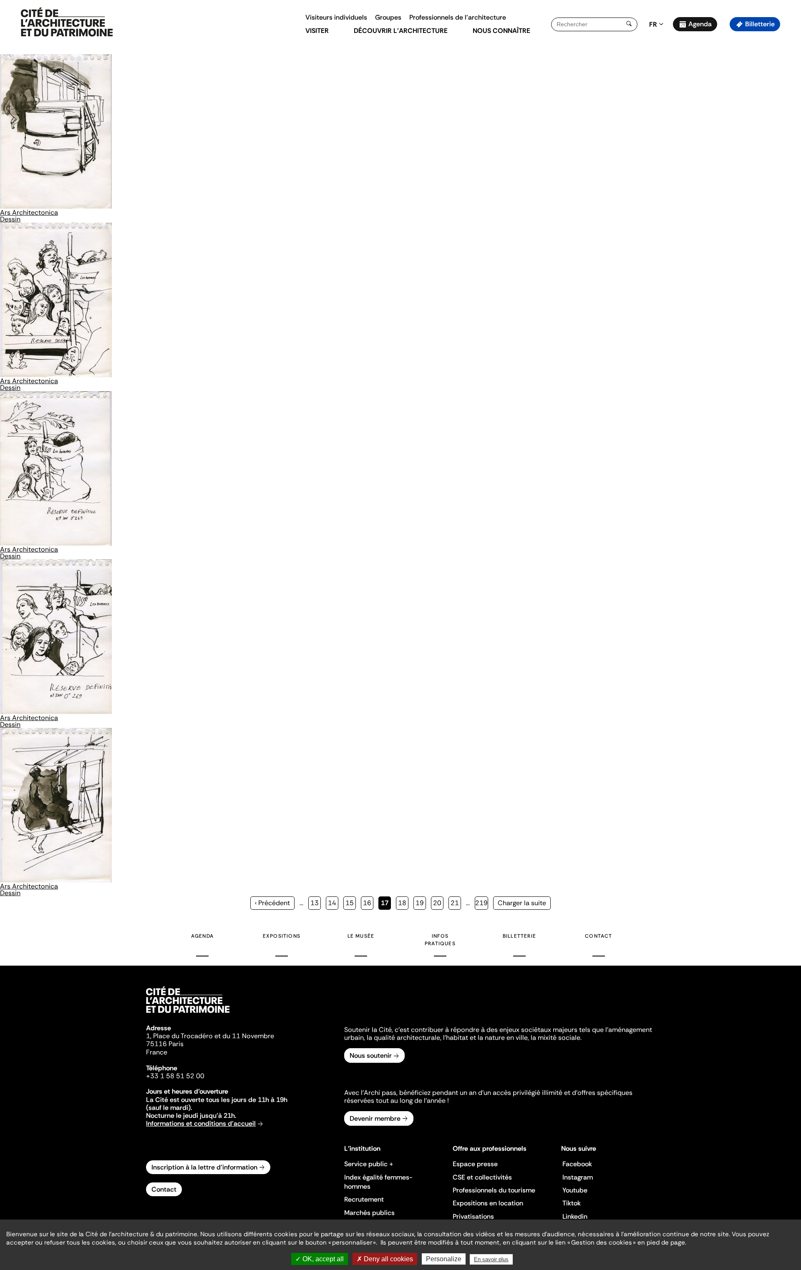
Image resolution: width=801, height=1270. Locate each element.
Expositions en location (488, 1203)
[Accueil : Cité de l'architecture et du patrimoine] (67, 23)
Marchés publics (369, 1212)
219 (481, 903)
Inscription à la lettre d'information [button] (204, 1167)
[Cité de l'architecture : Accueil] (187, 1014)
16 (368, 903)
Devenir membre (375, 1118)
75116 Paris (165, 1043)
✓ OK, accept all (319, 1258)
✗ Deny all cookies (385, 1258)
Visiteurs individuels (336, 17)
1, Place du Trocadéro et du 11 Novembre (210, 1036)
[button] (788, 148)
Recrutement (364, 1199)
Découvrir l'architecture (401, 30)
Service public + (368, 1164)
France (156, 1052)
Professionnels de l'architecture (457, 17)
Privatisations (473, 1216)
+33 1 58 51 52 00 (175, 1076)
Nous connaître (501, 30)
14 (333, 903)
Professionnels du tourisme (494, 1190)
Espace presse (475, 1164)
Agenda (700, 24)
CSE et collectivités (482, 1177)
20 (438, 903)
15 (350, 903)
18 (403, 903)
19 (421, 903)
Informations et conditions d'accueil (201, 1123)
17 (386, 904)
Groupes (388, 17)
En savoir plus (491, 1259)
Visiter (317, 30)
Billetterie (760, 24)
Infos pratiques (440, 940)
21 (456, 903)
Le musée (361, 936)
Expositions (281, 936)
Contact (598, 936)
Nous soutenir (371, 1055)
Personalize (443, 1258)
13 (315, 903)
